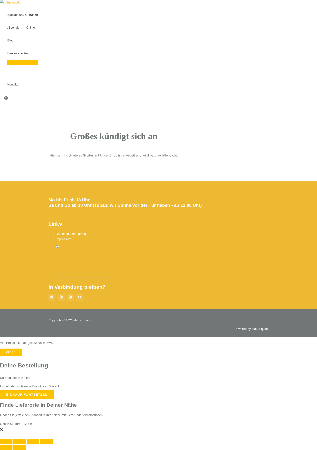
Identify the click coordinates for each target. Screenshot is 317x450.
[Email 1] (79, 297)
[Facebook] (51, 297)
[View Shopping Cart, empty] (3, 100)
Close (11, 352)
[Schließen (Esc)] (46, 441)
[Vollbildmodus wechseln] (19, 441)
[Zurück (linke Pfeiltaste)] (6, 447)
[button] (32, 53)
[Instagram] (61, 297)
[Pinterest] (70, 297)
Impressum (63, 239)
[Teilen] (33, 441)
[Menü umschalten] (22, 62)
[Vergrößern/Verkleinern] (6, 441)
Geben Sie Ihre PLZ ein (16, 424)
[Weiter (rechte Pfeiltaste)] (19, 447)
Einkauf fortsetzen (27, 394)
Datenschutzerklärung (71, 234)
